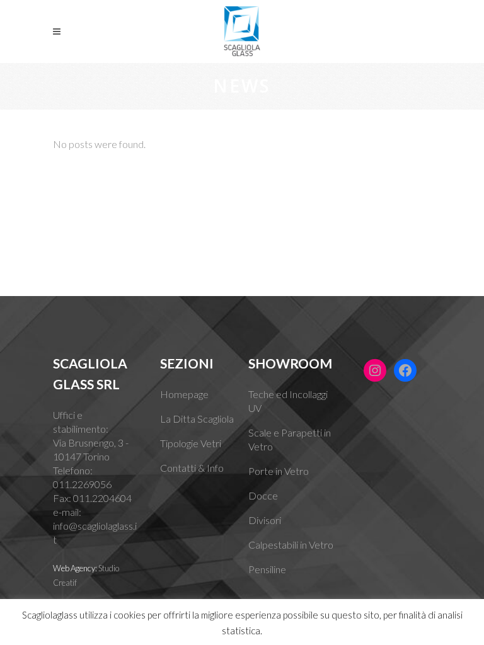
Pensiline (267, 569)
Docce (263, 495)
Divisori (264, 520)
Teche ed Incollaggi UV (288, 401)
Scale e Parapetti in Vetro (289, 439)
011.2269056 (82, 484)
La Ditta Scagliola (197, 419)
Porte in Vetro (278, 471)
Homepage (184, 394)
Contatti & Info (192, 468)
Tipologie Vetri (190, 443)
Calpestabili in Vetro (290, 545)
